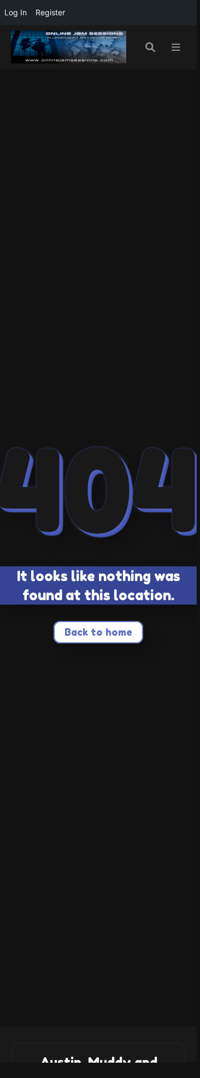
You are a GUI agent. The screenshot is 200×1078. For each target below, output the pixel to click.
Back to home (98, 632)
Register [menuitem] (50, 12)
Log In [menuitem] (15, 12)
